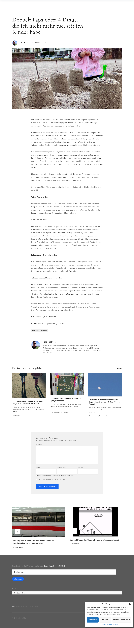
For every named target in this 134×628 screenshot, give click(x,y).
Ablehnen (105, 620)
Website (80, 467)
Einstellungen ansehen (121, 620)
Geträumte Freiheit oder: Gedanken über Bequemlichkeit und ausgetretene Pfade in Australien (104, 402)
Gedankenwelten (55, 412)
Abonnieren (18, 579)
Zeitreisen (44, 330)
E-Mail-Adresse (61, 467)
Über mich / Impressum (19, 607)
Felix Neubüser (25, 43)
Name (38, 467)
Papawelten (35, 330)
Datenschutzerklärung (106, 624)
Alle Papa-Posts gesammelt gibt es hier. (49, 323)
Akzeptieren (93, 620)
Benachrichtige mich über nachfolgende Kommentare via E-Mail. (55, 475)
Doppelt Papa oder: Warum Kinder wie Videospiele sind (94, 540)
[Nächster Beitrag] (95, 521)
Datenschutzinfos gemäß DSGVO (54, 566)
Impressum (115, 624)
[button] (130, 604)
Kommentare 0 (44, 43)
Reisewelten (102, 416)
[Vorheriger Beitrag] (38, 522)
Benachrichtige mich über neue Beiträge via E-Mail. (51, 479)
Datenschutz (34, 607)
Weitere (119, 368)
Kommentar (39, 444)
